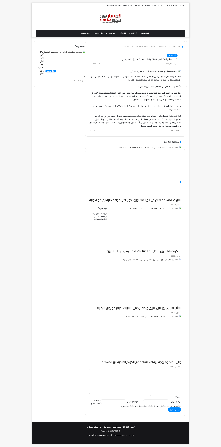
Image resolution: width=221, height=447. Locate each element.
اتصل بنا (160, 5)
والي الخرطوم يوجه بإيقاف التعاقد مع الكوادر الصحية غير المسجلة (141, 362)
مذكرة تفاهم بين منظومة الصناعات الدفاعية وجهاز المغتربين (144, 251)
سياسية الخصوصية (149, 5)
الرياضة (98, 33)
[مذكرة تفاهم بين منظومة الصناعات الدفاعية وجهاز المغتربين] (144, 228)
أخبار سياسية (172, 55)
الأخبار (133, 33)
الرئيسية (144, 33)
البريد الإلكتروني (175, 401)
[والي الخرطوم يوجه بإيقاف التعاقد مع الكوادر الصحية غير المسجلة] (141, 337)
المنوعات (84, 33)
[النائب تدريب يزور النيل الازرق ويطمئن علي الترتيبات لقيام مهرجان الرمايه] (139, 282)
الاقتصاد (110, 33)
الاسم (178, 397)
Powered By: (105, 431)
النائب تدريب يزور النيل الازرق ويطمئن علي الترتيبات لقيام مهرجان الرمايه (139, 308)
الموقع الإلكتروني (133, 401)
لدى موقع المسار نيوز (93, 426)
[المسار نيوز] (110, 18)
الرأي (122, 33)
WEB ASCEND (115, 431)
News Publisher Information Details (119, 5)
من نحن (137, 5)
